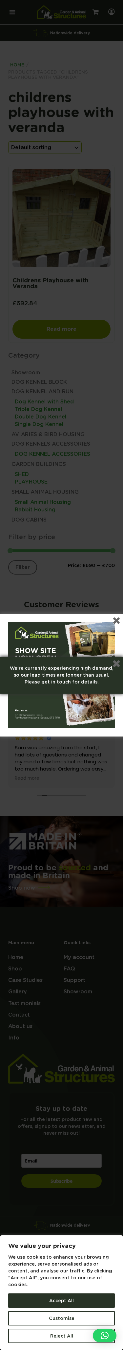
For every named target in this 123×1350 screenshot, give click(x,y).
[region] (61, 1292)
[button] (104, 1335)
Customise (61, 1318)
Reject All (61, 1336)
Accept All (61, 1300)
